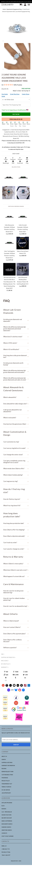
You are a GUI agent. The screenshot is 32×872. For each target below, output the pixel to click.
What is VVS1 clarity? (16, 343)
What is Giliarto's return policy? (16, 563)
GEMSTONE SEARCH (7, 830)
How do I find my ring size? (16, 499)
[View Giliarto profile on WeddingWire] (5, 699)
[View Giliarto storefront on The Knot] (16, 704)
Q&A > (2, 654)
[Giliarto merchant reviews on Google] (19, 711)
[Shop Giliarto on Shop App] (8, 691)
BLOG (3, 805)
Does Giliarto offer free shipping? (16, 529)
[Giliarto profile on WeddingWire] (5, 710)
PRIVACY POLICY (6, 780)
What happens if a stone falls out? (16, 576)
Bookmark (20, 163)
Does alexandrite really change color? (16, 403)
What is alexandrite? (16, 397)
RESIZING (4, 768)
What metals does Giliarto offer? (16, 468)
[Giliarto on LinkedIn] (25, 678)
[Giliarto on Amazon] (21, 686)
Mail (27, 159)
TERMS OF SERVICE (6, 786)
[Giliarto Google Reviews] (14, 686)
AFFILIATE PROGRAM (7, 802)
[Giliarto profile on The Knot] (5, 718)
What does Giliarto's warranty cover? (16, 570)
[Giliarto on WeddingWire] (6, 686)
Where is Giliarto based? (16, 621)
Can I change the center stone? (16, 454)
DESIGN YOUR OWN (6, 815)
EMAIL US (4, 846)
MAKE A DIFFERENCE (7, 821)
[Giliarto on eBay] (17, 686)
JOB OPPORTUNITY (6, 793)
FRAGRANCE (5, 777)
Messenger (6, 163)
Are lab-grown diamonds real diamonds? (16, 320)
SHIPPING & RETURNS (7, 762)
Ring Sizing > (5, 660)
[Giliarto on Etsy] (10, 686)
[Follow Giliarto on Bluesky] (16, 691)
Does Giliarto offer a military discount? (16, 640)
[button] (29, 4)
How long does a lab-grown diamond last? (16, 356)
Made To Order (17, 90)
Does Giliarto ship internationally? (16, 536)
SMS (13, 163)
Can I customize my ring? (16, 442)
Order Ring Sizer (15, 94)
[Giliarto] (7, 5)
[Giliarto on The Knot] (3, 686)
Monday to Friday (6, 852)
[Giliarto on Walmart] (28, 686)
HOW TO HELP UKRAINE (7, 836)
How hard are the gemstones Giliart (16, 424)
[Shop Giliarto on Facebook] (23, 691)
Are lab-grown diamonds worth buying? (16, 364)
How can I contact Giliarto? (16, 627)
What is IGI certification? (16, 349)
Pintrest (20, 159)
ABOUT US (4, 756)
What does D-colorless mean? (16, 336)
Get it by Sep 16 (26, 89)
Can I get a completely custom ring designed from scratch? (16, 461)
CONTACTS (4, 833)
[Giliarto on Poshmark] (25, 686)
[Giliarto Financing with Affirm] (12, 691)
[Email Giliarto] (6, 680)
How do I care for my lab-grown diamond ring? (16, 591)
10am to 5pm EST (6, 855)
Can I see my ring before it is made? (16, 448)
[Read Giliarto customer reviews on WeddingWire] (27, 699)
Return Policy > (6, 664)
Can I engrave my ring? (16, 481)
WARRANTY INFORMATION (8, 765)
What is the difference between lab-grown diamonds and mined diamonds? (16, 328)
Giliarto (12, 861)
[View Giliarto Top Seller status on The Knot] (27, 704)
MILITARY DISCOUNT (7, 818)
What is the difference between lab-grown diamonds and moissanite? (16, 371)
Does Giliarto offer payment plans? (16, 633)
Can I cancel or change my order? (16, 549)
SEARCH (4, 759)
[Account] (25, 4)
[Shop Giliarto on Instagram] (19, 691)
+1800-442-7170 (5, 849)
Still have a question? (16, 647)
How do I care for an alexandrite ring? (16, 606)
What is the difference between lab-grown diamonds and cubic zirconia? (16, 379)
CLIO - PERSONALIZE (7, 812)
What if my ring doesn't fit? (16, 505)
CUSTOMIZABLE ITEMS (7, 774)
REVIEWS (4, 808)
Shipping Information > (8, 657)
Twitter (6, 159)
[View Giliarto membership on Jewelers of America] (16, 699)
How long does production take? (16, 523)
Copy (27, 163)
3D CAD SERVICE (6, 790)
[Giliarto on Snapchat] (6, 678)
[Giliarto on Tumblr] (16, 678)
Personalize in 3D (16, 119)
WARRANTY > (5, 667)
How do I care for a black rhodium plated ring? (16, 599)
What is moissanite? (16, 417)
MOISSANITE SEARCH (7, 824)
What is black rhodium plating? (16, 475)
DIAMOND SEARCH (6, 827)
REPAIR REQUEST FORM (7, 771)
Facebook (13, 159)
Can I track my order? (16, 542)
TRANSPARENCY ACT (7, 783)
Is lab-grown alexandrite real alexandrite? (16, 410)
